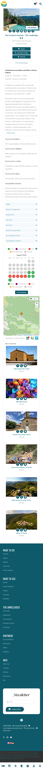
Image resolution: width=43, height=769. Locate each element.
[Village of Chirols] (21, 520)
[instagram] (7, 737)
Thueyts (21, 758)
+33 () (20, 725)
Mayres (31, 754)
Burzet (36, 753)
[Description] (14, 31)
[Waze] (36, 338)
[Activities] (15, 765)
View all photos (32, 27)
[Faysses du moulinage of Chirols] (21, 454)
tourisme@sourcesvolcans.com (12, 728)
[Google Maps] (28, 338)
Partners (8, 635)
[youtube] (11, 737)
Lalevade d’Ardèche (17, 754)
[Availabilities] (25, 31)
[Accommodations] (3, 765)
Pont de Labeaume (22, 756)
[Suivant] (36, 248)
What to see (9, 578)
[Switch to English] (10, 743)
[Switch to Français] (8, 743)
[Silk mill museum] (21, 388)
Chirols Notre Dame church (21, 434)
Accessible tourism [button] (13, 236)
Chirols (1, 754)
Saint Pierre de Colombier (12, 758)
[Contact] (21, 31)
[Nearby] (34, 765)
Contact (22, 49)
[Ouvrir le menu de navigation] (40, 765)
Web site (22, 57)
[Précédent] (6, 248)
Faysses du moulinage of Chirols (21, 467)
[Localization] (29, 31)
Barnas (32, 753)
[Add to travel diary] (10, 31)
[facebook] (4, 737)
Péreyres (15, 756)
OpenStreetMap (28, 335)
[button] (21, 314)
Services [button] (9, 220)
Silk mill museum (21, 402)
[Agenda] (28, 765)
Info (5, 660)
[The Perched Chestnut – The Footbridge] (22, 9)
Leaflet (20, 335)
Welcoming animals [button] (13, 230)
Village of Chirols (21, 533)
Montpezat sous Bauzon (6, 756)
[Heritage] (21, 765)
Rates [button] (8, 204)
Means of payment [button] (13, 209)
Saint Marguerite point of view (21, 500)
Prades (30, 756)
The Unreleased (11, 607)
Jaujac (10, 754)
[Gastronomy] (9, 765)
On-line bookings (21, 292)
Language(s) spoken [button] (13, 241)
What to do (8, 550)
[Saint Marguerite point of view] (21, 487)
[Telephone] (17, 31)
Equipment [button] (10, 215)
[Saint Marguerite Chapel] (21, 355)
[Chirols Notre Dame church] (21, 421)
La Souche (25, 754)
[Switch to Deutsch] (13, 743)
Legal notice (6, 730)
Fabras (6, 754)
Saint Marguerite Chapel (21, 369)
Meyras (35, 754)
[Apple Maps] (32, 338)
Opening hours (30, 728)
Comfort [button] (9, 225)
